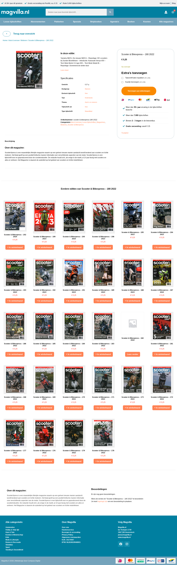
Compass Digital (34, 561)
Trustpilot (124, 133)
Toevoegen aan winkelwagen (139, 91)
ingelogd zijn (102, 501)
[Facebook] (120, 544)
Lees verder (132, 354)
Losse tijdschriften (89, 122)
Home (5, 40)
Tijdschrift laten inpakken (137, 78)
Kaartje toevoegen (135, 82)
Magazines (101, 122)
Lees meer (65, 70)
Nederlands (89, 98)
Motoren (24, 40)
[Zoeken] (110, 12)
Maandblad (88, 111)
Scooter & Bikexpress (76, 125)
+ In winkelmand (15, 247)
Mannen (87, 89)
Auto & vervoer (14, 40)
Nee (86, 93)
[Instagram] (127, 544)
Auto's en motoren (91, 102)
